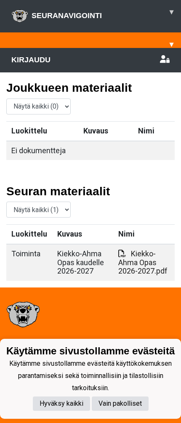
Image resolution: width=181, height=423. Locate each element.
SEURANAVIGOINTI (102, 14)
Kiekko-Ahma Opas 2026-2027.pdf (143, 262)
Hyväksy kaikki (61, 403)
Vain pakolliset (120, 403)
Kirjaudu (31, 60)
